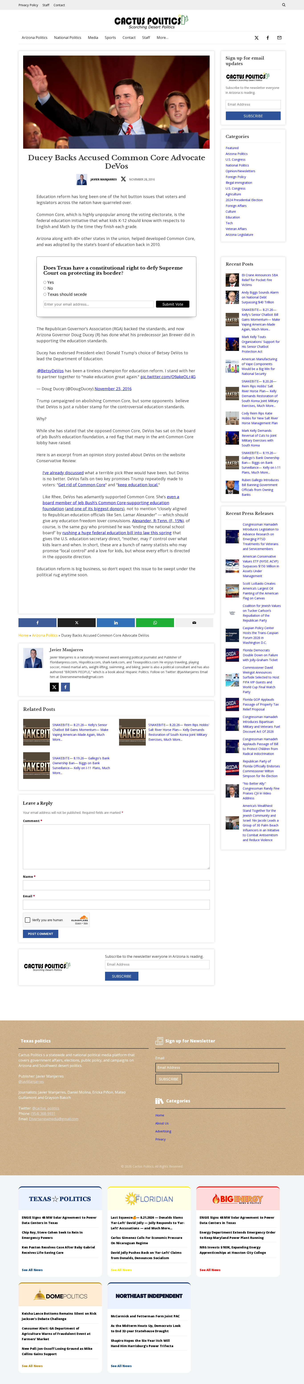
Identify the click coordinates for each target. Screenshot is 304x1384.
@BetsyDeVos (50, 370)
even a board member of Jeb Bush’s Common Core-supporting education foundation (111, 502)
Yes (50, 282)
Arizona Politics (34, 37)
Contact (59, 5)
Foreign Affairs (236, 206)
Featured (232, 148)
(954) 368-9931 (43, 1113)
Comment (32, 821)
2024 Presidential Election (244, 200)
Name (29, 876)
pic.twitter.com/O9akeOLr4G (168, 376)
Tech (229, 223)
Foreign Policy (236, 177)
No (50, 288)
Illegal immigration (239, 182)
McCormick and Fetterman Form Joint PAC (145, 1316)
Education (233, 217)
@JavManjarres (31, 1081)
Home (23, 635)
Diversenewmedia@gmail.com (53, 1118)
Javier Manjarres (104, 179)
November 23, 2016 (113, 388)
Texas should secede (67, 294)
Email (29, 896)
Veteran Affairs (236, 229)
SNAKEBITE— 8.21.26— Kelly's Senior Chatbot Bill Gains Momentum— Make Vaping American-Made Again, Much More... (80, 732)
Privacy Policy (28, 5)
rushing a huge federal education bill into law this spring (117, 532)
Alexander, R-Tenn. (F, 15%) (158, 520)
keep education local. (138, 484)
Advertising (163, 1131)
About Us (162, 1123)
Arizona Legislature (239, 234)
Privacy (160, 1139)
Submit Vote (172, 304)
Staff (46, 5)
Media (93, 37)
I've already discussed (63, 472)
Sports (110, 37)
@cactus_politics (45, 1108)
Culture (231, 211)
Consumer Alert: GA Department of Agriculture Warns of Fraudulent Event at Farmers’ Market (56, 1333)
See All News (32, 1270)
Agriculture (233, 194)
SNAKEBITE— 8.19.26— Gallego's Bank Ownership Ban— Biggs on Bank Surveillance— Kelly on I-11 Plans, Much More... (81, 765)
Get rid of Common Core (81, 484)
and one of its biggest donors (94, 508)
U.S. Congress (235, 159)
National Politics (67, 37)
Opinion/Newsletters (240, 171)
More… (162, 37)
